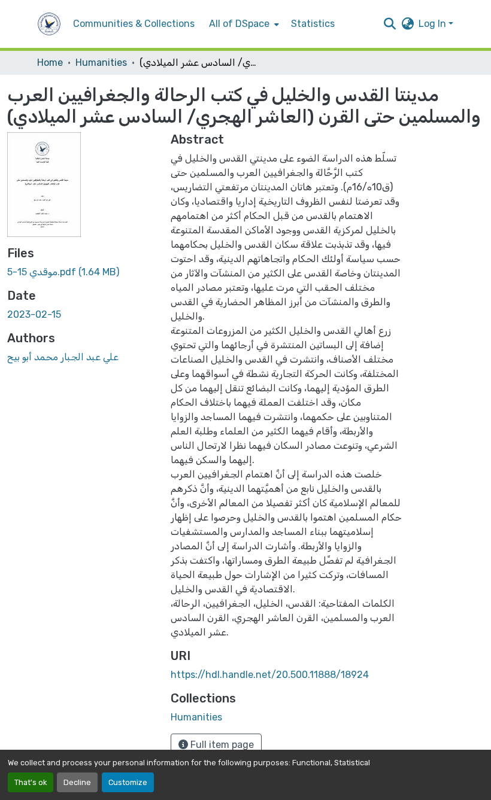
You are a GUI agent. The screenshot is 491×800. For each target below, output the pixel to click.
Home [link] (50, 62)
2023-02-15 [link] (34, 314)
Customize (127, 782)
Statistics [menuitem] (313, 23)
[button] (49, 24)
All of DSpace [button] (239, 23)
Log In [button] (433, 23)
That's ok (30, 782)
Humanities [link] (101, 62)
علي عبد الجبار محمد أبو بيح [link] (63, 357)
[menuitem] (243, 24)
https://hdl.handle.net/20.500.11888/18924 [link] (270, 674)
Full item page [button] (221, 744)
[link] (81, 272)
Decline (77, 782)
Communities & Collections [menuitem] (134, 23)
